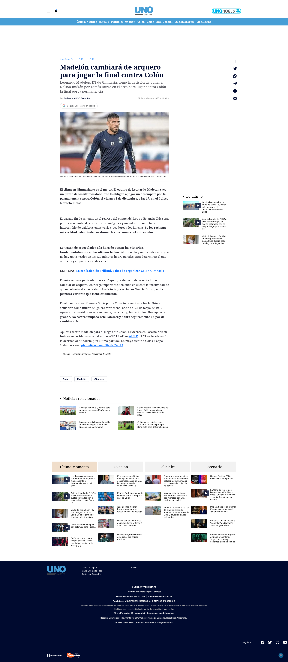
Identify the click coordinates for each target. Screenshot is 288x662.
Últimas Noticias (86, 22)
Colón (141, 22)
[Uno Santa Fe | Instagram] (277, 642)
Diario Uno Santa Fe (91, 574)
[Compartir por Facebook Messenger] (235, 91)
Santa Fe (104, 22)
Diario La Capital (89, 567)
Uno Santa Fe (66, 59)
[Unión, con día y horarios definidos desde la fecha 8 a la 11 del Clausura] (120, 523)
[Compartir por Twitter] (235, 69)
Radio (133, 567)
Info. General (164, 22)
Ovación (130, 22)
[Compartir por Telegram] (235, 84)
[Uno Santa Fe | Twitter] (270, 642)
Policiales (117, 22)
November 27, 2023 (101, 354)
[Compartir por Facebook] (235, 61)
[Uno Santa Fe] (144, 10)
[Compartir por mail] (235, 99)
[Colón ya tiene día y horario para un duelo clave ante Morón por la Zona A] (85, 411)
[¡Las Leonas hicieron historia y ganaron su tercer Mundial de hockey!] (120, 510)
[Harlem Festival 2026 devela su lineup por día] (213, 479)
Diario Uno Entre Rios (91, 571)
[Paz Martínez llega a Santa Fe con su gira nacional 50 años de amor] (213, 510)
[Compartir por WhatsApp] (235, 76)
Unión (150, 22)
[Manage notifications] (281, 655)
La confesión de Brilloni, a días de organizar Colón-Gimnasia (119, 271)
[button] (49, 11)
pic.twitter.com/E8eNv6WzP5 (102, 345)
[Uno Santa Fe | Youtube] (285, 642)
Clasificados (204, 22)
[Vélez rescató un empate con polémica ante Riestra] (74, 527)
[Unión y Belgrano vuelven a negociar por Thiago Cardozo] (120, 537)
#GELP (133, 336)
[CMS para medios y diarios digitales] (54, 655)
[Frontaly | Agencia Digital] (71, 655)
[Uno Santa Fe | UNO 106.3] (226, 11)
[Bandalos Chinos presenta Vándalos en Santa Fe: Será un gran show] (213, 523)
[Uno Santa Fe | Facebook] (263, 642)
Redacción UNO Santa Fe (77, 98)
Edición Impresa (184, 22)
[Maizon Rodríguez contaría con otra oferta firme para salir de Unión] (120, 496)
